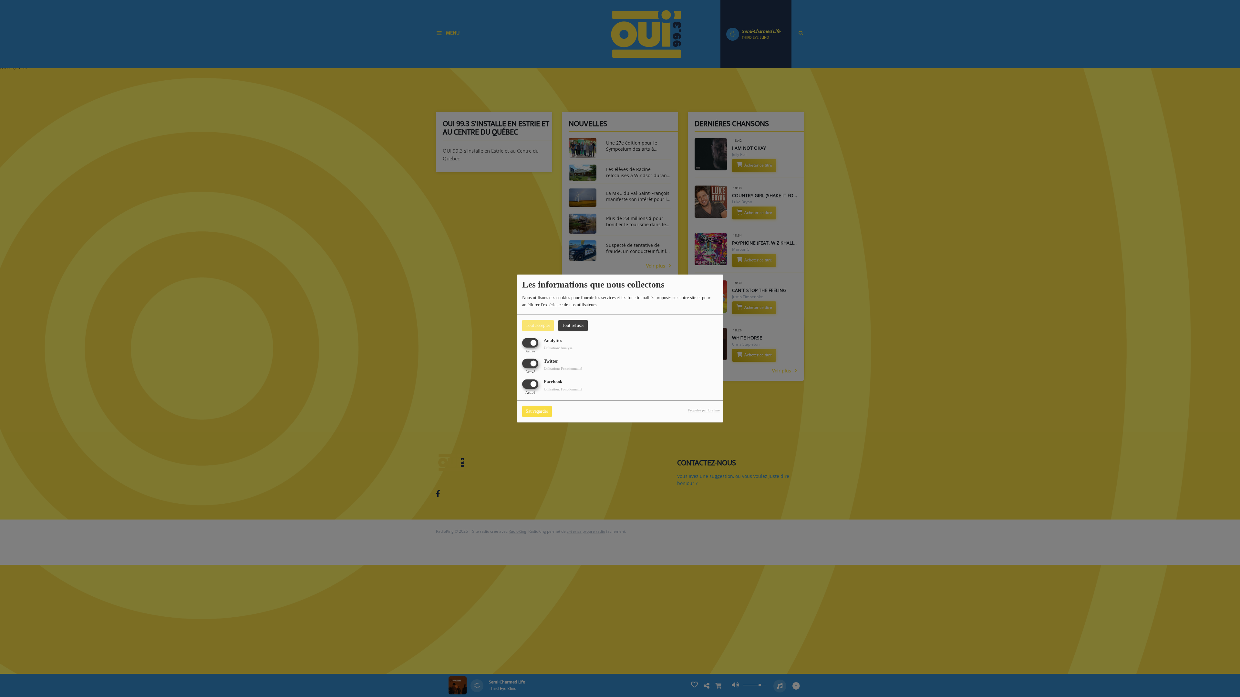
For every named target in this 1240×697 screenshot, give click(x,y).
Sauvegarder (537, 411)
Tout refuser (573, 325)
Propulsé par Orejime (704, 410)
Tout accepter (538, 325)
